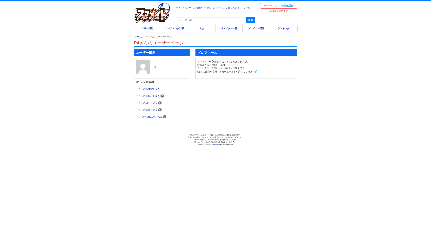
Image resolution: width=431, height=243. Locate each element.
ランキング (283, 28)
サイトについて (183, 8)
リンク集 (245, 8)
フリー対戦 (147, 28)
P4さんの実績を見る (146, 109)
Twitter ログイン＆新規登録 (278, 5)
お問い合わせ (232, 8)
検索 (250, 20)
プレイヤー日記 (256, 28)
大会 (202, 28)
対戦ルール (209, 8)
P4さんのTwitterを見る (148, 88)
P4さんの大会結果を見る (149, 116)
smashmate (215, 144)
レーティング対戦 (174, 28)
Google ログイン (278, 10)
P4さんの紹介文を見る (148, 95)
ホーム (138, 36)
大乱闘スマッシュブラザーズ (200, 135)
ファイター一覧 (229, 28)
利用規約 (197, 8)
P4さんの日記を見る (146, 102)
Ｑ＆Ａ (221, 8)
